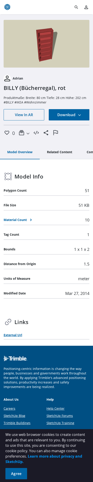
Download (66, 114)
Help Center (55, 408)
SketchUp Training (60, 423)
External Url (13, 335)
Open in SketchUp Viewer (46, 43)
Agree (16, 473)
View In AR (24, 114)
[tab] (20, 152)
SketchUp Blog (14, 416)
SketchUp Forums (59, 416)
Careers (9, 408)
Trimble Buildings (17, 423)
